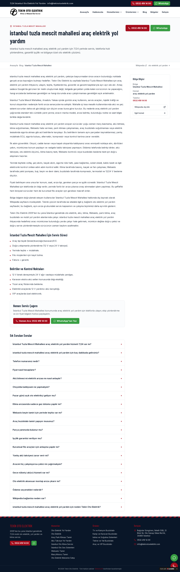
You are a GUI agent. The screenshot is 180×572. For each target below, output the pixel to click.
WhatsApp (161, 28)
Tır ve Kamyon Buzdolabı (104, 530)
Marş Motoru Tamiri (59, 554)
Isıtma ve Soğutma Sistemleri (105, 537)
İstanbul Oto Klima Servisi (62, 544)
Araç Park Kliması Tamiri (61, 537)
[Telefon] (174, 566)
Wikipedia (140, 65)
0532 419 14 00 (139, 28)
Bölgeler (154, 12)
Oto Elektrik (56, 534)
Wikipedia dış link (142, 107)
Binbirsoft (99, 569)
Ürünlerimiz (131, 12)
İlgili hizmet (139, 113)
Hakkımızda (98, 12)
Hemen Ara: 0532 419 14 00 (33, 321)
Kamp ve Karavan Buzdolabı (105, 534)
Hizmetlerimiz (113, 12)
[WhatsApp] (174, 557)
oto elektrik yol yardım (158, 65)
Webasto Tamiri (58, 551)
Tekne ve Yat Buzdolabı (103, 541)
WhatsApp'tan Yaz (67, 321)
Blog (145, 12)
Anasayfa (84, 12)
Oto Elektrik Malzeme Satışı (63, 558)
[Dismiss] (176, 568)
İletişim (165, 12)
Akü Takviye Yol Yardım (61, 541)
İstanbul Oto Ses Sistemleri (62, 547)
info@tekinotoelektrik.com (148, 544)
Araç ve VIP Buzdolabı (102, 544)
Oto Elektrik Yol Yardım (61, 530)
